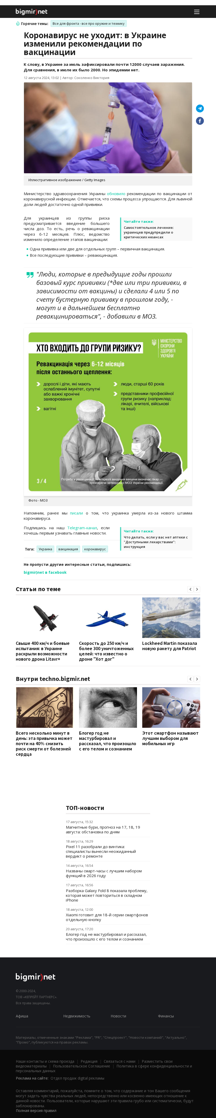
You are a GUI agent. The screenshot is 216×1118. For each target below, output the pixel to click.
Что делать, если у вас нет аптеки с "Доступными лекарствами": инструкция (156, 542)
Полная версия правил (36, 1110)
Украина (45, 549)
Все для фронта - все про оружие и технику (89, 23)
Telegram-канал (82, 527)
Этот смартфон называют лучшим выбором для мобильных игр (170, 738)
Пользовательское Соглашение (81, 1065)
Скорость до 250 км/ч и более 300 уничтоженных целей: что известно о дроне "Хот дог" (106, 651)
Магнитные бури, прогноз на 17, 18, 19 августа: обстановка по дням (103, 829)
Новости (118, 1015)
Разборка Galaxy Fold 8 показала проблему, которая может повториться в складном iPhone (107, 895)
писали (76, 513)
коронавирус (95, 549)
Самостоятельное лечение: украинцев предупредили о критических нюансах (149, 232)
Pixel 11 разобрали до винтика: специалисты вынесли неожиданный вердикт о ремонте (101, 851)
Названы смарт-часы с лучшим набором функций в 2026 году (104, 873)
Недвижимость (76, 1015)
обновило (116, 193)
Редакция (89, 1061)
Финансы (166, 1015)
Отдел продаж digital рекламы (77, 1078)
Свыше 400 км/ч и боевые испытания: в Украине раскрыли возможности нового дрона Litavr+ (43, 651)
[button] (190, 589)
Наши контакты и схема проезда (45, 1061)
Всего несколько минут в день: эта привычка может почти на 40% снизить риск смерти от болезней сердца (44, 743)
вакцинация (68, 549)
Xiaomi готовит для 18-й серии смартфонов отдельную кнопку (107, 917)
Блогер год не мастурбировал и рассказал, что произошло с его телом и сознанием (107, 741)
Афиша (22, 1015)
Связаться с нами (119, 1061)
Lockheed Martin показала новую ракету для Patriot (169, 645)
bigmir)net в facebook (45, 572)
